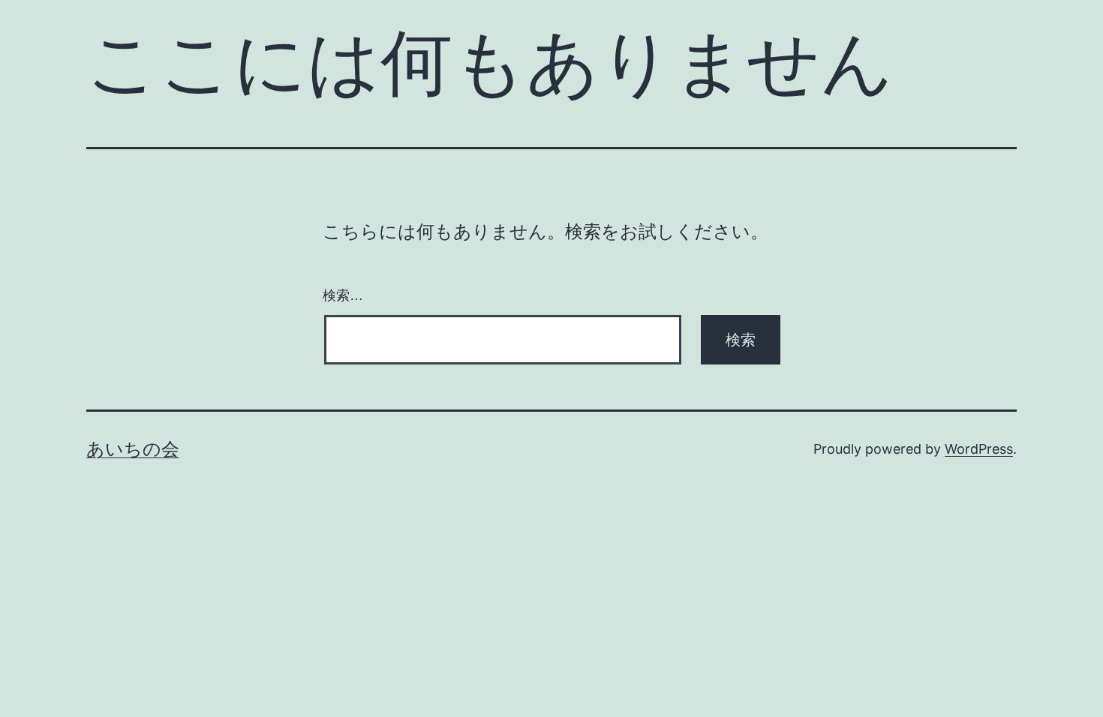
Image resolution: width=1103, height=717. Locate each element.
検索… (343, 295)
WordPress (979, 449)
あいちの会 (132, 449)
